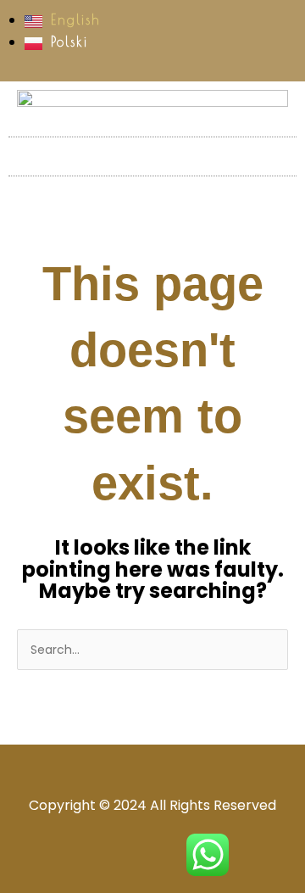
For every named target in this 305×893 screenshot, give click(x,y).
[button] (152, 156)
